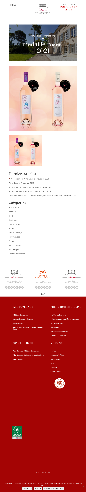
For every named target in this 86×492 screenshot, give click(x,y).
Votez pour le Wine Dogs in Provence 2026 (30, 178)
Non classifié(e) (15, 232)
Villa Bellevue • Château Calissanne (26, 351)
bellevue (12, 211)
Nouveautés (14, 236)
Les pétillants (55, 327)
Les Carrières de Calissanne (23, 319)
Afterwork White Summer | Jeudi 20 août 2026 (30, 191)
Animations (14, 207)
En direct (13, 220)
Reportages (14, 249)
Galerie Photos (56, 372)
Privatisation (18, 359)
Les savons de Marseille (59, 332)
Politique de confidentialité (53, 488)
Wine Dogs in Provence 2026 (21, 183)
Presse (12, 241)
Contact (53, 351)
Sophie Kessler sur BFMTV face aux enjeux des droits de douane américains (42, 195)
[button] (14, 279)
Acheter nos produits (58, 336)
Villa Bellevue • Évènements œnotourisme (28, 355)
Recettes (54, 368)
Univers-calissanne (17, 253)
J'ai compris (27, 488)
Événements (14, 224)
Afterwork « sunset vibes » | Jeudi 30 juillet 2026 (30, 187)
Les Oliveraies (18, 323)
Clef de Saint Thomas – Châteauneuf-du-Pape (28, 328)
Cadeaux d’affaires (57, 355)
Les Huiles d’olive (57, 323)
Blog (11, 215)
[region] (43, 279)
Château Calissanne (20, 315)
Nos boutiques (56, 359)
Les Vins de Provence (58, 315)
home (11, 228)
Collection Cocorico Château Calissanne (65, 319)
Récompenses (15, 245)
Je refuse (37, 488)
